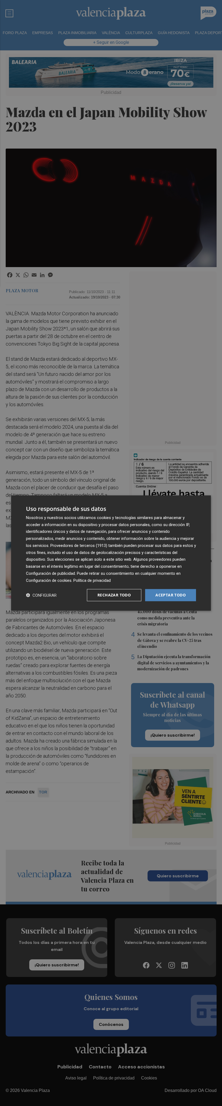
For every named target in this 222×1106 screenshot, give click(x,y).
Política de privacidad (92, 580)
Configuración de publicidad (50, 573)
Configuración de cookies (48, 580)
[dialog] (111, 553)
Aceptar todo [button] (170, 595)
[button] (41, 595)
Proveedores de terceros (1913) (78, 545)
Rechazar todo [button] (114, 595)
